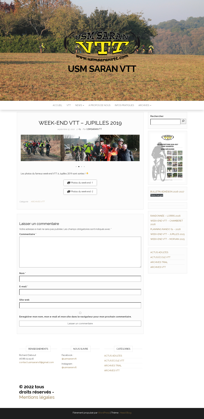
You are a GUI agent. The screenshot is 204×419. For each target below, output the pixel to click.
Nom (22, 273)
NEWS (79, 105)
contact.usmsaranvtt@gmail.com (36, 362)
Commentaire (27, 234)
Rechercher (157, 116)
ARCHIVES (144, 105)
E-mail (23, 286)
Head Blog (125, 412)
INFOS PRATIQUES (124, 105)
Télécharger (156, 195)
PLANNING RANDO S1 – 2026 (165, 229)
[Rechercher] (183, 121)
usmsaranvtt (94, 129)
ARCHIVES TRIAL (159, 262)
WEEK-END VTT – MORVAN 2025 (167, 239)
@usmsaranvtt (69, 358)
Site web (24, 299)
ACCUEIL (57, 105)
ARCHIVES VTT (38, 201)
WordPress (103, 412)
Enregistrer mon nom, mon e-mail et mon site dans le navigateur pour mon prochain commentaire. (75, 316)
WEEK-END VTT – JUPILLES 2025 (167, 234)
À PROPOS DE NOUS (99, 105)
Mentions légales (37, 397)
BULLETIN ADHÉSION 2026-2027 (167, 191)
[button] (24, 149)
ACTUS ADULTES (159, 252)
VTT (69, 105)
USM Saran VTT (102, 69)
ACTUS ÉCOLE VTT (160, 257)
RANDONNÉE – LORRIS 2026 (165, 215)
